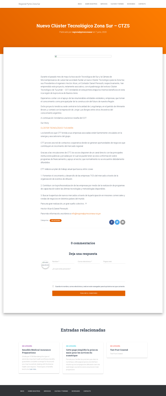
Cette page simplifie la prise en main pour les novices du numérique (82, 352)
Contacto (142, 4)
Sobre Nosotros (91, 4)
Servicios (104, 4)
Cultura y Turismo (117, 4)
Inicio (80, 4)
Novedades (131, 4)
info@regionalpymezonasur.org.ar (86, 213)
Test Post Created (119, 349)
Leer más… (33, 369)
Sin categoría (55, 220)
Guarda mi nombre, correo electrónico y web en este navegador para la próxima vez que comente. (90, 286)
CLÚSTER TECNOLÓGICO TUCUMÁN (57, 128)
